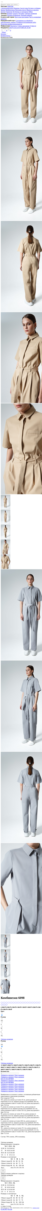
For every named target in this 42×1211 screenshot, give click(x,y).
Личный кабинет (26, 15)
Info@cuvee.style (14, 27)
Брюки (3, 10)
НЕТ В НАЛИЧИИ (7, 1079)
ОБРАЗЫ (10, 6)
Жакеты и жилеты (32, 10)
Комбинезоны (10, 10)
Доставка (21, 13)
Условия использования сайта (26, 22)
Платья (3, 12)
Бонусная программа (22, 17)
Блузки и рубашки (34, 8)
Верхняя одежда (20, 10)
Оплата (15, 13)
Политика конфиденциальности (11, 24)
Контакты (13, 26)
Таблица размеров (31, 13)
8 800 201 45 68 (25, 27)
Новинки (16, 8)
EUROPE (4, 1209)
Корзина (10, 15)
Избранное (16, 15)
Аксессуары (24, 8)
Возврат (10, 13)
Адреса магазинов (23, 26)
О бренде (33, 26)
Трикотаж (9, 12)
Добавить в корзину (7, 1075)
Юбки (31, 12)
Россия (9, 1209)
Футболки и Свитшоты (20, 12)
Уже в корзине (19, 1075)
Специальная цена (7, 8)
